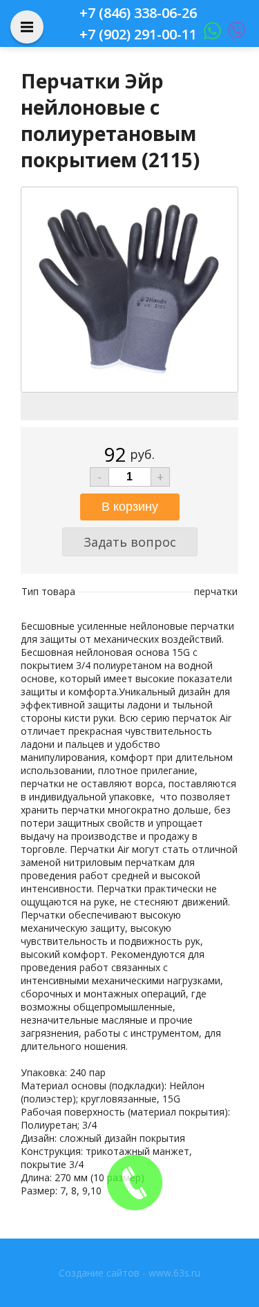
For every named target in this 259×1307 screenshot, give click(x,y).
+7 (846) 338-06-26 (138, 12)
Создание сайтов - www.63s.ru (129, 1272)
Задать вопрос (130, 542)
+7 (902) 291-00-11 (138, 34)
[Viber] (233, 34)
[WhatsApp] (209, 34)
